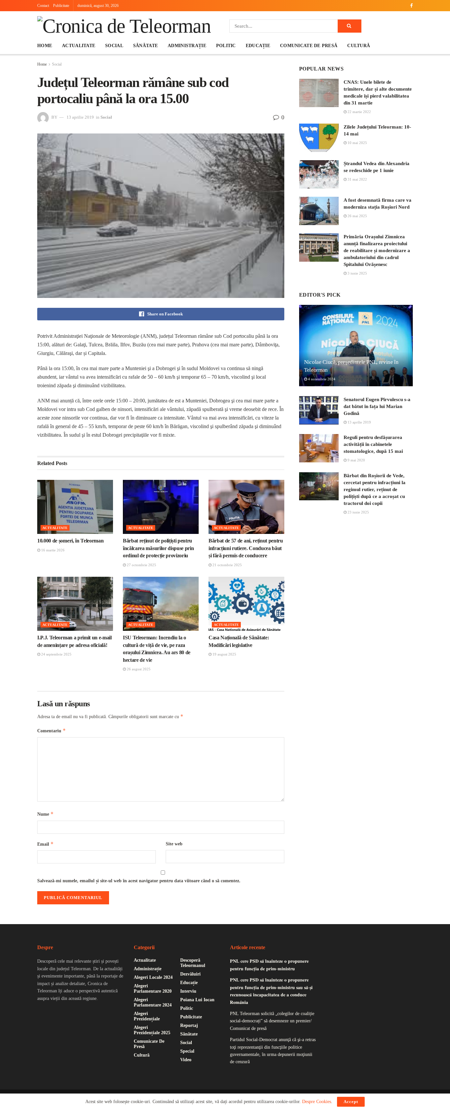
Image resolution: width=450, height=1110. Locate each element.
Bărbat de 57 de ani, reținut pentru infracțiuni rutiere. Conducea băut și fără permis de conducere (246, 548)
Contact (43, 5)
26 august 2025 (138, 669)
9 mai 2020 (356, 460)
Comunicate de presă (308, 45)
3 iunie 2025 (357, 273)
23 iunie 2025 (358, 512)
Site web (174, 843)
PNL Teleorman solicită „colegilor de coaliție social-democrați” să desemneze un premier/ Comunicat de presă (272, 1021)
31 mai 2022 (357, 179)
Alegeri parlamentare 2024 (153, 1002)
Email (45, 844)
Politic (226, 45)
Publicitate (61, 5)
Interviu (188, 991)
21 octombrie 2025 (226, 565)
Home (44, 45)
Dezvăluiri (190, 974)
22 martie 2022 (359, 112)
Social (114, 45)
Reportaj (189, 1025)
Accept (351, 1101)
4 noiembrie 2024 (321, 379)
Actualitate (78, 45)
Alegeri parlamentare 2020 (153, 988)
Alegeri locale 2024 (153, 977)
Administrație (187, 45)
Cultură (358, 45)
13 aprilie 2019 (80, 117)
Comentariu (51, 730)
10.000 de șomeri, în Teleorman (70, 540)
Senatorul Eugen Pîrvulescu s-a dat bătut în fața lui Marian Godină (377, 406)
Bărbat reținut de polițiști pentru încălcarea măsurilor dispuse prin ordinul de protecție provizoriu (158, 548)
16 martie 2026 (52, 550)
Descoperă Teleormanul (192, 963)
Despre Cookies (316, 1101)
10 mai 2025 (357, 143)
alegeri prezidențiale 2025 (152, 1030)
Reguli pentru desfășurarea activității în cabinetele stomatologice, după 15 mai (373, 444)
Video (185, 1059)
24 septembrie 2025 (55, 654)
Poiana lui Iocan (197, 999)
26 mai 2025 (357, 216)
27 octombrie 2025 (141, 565)
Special (187, 1051)
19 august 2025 (223, 654)
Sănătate (145, 45)
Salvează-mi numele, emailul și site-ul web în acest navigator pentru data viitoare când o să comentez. (138, 880)
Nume (45, 814)
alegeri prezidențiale (147, 1016)
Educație (258, 45)
